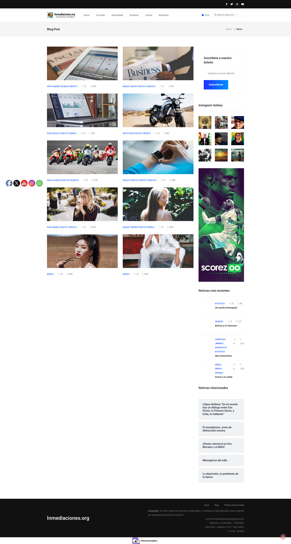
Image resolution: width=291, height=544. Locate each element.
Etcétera (134, 15)
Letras (148, 15)
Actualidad (117, 15)
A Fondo (100, 15)
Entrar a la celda (223, 377)
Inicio (87, 15)
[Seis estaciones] (205, 344)
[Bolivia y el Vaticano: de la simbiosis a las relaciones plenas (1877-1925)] (205, 326)
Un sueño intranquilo (226, 307)
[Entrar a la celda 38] (205, 369)
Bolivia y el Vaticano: (226, 325)
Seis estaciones (223, 355)
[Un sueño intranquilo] (205, 308)
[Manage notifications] (283, 536)
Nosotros (164, 15)
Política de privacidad (234, 505)
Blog (217, 505)
